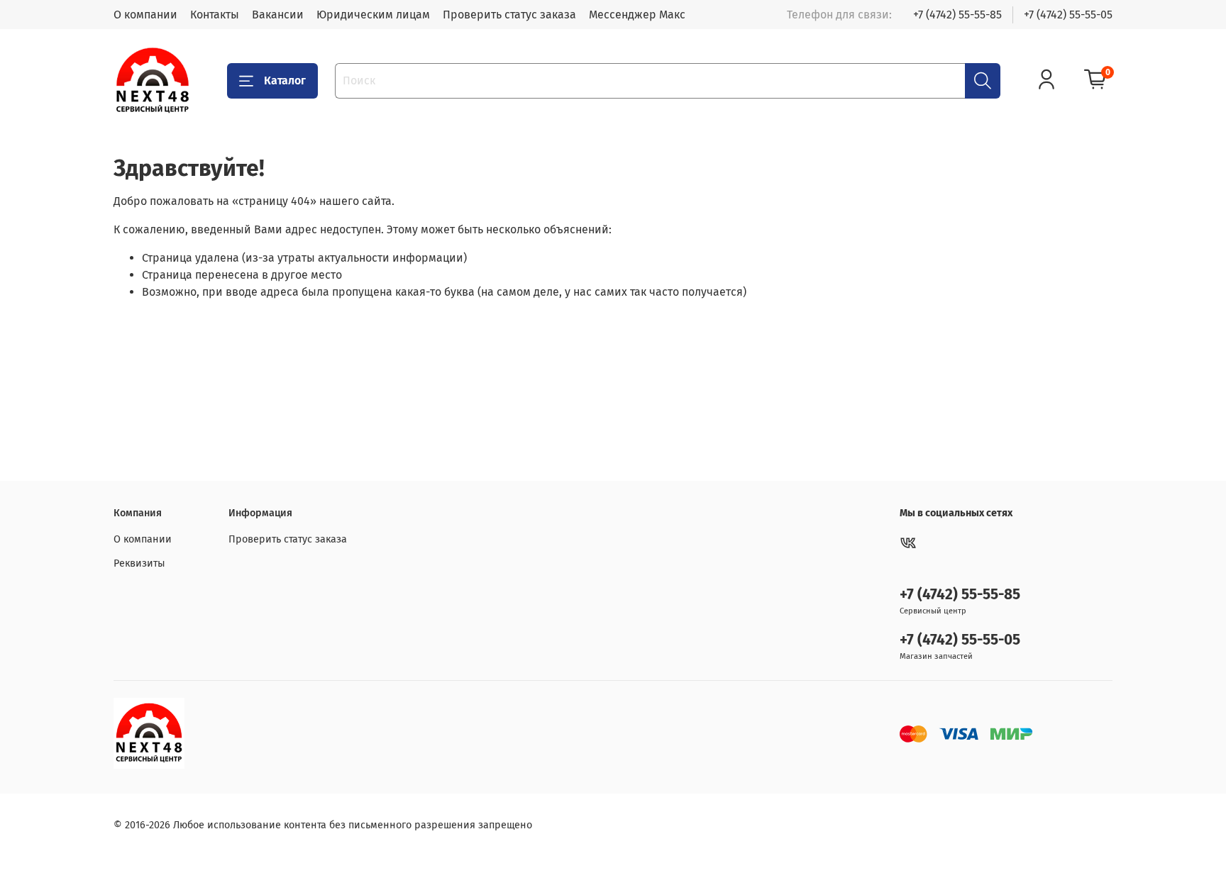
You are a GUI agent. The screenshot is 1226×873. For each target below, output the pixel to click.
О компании (145, 14)
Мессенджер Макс (637, 14)
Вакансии (278, 14)
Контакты (214, 14)
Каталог (285, 80)
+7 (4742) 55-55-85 (957, 14)
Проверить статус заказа (509, 14)
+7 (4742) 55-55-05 (1068, 14)
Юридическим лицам (373, 14)
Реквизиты (139, 563)
